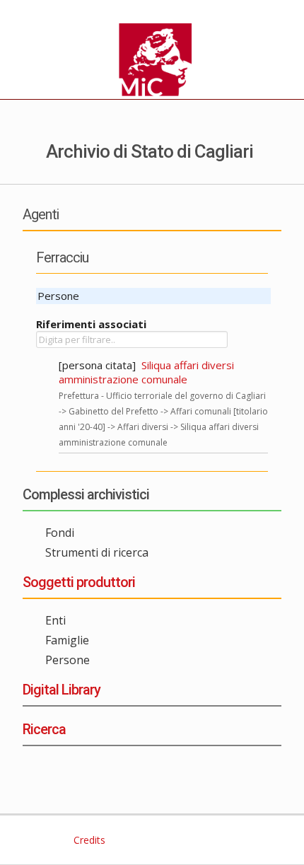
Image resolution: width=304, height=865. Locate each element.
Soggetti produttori (79, 582)
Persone (67, 660)
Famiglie (67, 640)
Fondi (59, 532)
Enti (55, 620)
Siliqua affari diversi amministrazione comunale (146, 372)
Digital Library (61, 689)
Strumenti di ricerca (96, 552)
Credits (88, 840)
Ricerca (44, 729)
